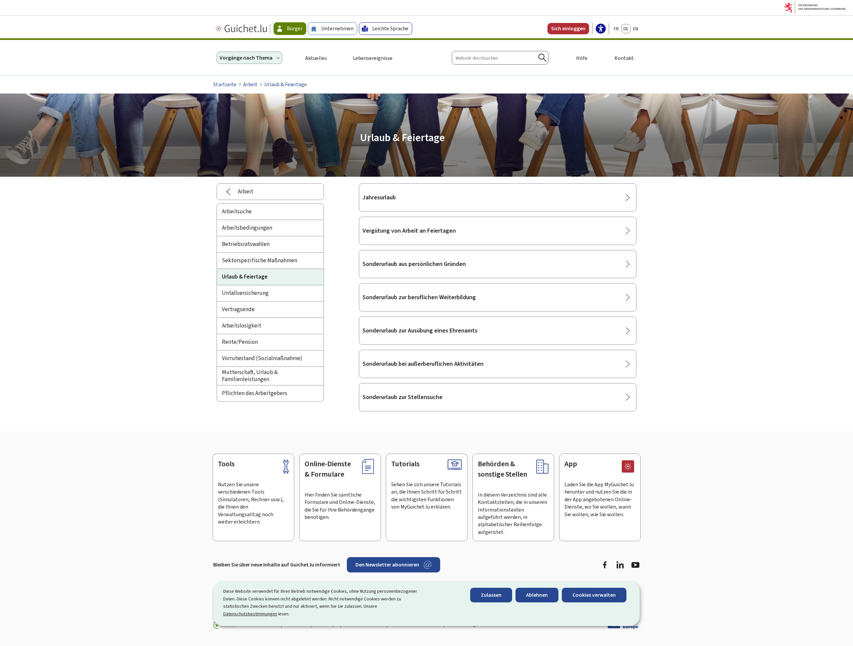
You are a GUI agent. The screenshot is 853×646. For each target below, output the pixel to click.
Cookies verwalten (594, 594)
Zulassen (491, 594)
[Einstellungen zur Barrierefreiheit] (601, 29)
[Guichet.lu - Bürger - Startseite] (241, 28)
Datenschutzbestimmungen (250, 614)
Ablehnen (537, 594)
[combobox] (500, 58)
